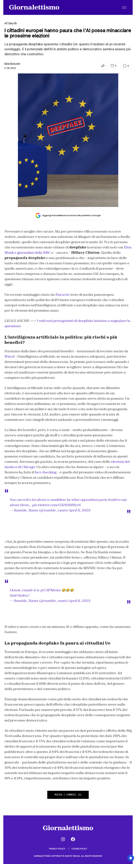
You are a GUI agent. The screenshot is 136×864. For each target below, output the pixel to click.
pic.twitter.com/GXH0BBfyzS (56, 505)
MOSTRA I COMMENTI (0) (68, 794)
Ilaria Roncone (12, 63)
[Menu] (124, 7)
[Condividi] (102, 65)
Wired (9, 356)
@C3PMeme (50, 590)
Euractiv (62, 294)
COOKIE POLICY (79, 848)
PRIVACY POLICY (57, 848)
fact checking (45, 472)
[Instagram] (63, 839)
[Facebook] (73, 839)
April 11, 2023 (79, 510)
